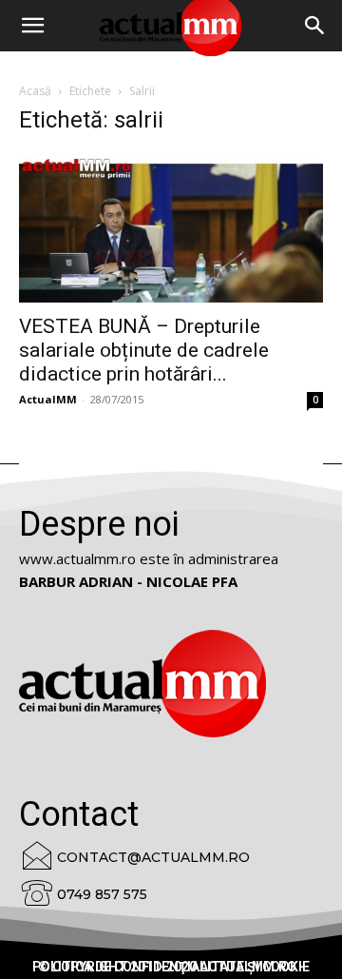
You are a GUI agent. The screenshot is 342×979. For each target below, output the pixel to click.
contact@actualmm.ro (153, 857)
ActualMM (48, 399)
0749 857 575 (102, 894)
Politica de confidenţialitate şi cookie (171, 966)
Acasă (35, 91)
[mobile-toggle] (32, 25)
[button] (315, 25)
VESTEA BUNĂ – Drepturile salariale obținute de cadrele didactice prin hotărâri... (144, 350)
